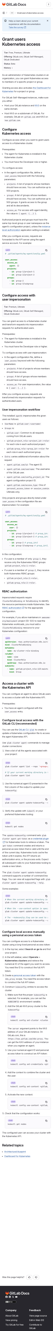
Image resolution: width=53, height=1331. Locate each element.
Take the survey (16, 27)
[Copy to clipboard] (46, 250)
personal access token (25, 975)
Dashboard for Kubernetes (17, 1156)
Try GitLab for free (14, 1324)
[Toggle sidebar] (3, 13)
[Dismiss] (47, 20)
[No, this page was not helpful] (36, 1277)
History (7, 68)
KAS (37, 105)
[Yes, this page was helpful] (29, 1277)
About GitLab (11, 1315)
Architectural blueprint (15, 1151)
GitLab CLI (26, 729)
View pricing (11, 1320)
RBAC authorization (11, 607)
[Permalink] (32, 133)
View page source (38, 1315)
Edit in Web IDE (36, 1320)
